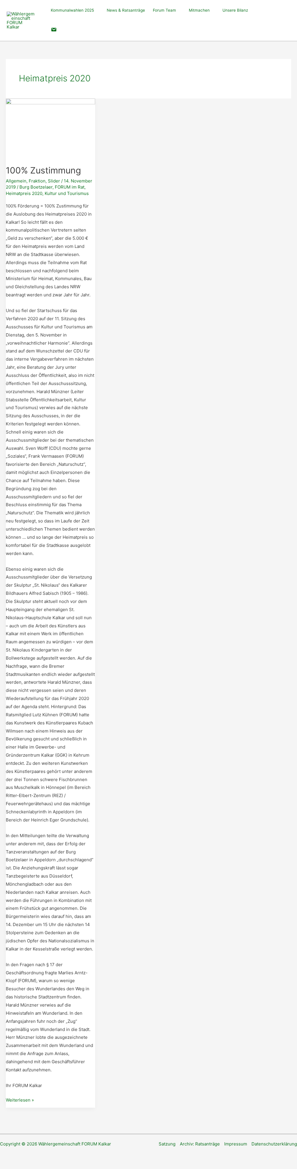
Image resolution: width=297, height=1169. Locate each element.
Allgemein (16, 181)
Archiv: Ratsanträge (200, 1144)
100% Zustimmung (43, 170)
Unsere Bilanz (235, 10)
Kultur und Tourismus (67, 193)
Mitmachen (199, 10)
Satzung (167, 1144)
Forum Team (164, 10)
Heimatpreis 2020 (24, 193)
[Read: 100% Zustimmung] (50, 128)
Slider (54, 181)
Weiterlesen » (20, 1100)
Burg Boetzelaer (35, 187)
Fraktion (37, 181)
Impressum (235, 1144)
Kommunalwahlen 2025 (72, 10)
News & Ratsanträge (126, 10)
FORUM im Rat (69, 187)
